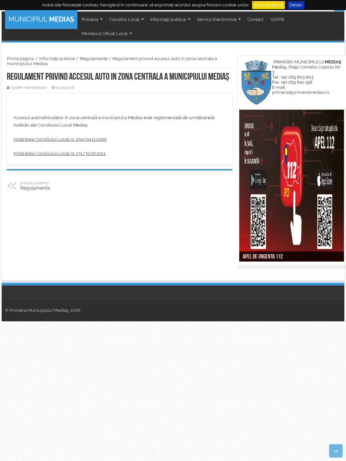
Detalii (296, 4)
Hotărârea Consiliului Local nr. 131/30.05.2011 (60, 153)
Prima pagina (20, 58)
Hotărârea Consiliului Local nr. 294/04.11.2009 (60, 139)
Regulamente (94, 58)
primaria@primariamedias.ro (300, 92)
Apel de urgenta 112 (263, 257)
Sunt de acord (268, 4)
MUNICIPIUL (41, 19)
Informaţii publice (57, 58)
